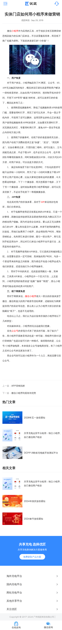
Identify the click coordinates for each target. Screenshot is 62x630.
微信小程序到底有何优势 (23, 393)
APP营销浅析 (18, 385)
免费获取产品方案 (32, 556)
